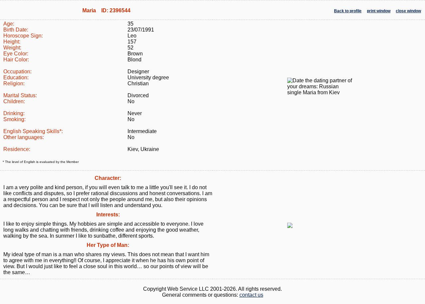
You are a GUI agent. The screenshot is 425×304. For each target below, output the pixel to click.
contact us (251, 295)
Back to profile (348, 11)
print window (378, 11)
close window (408, 11)
